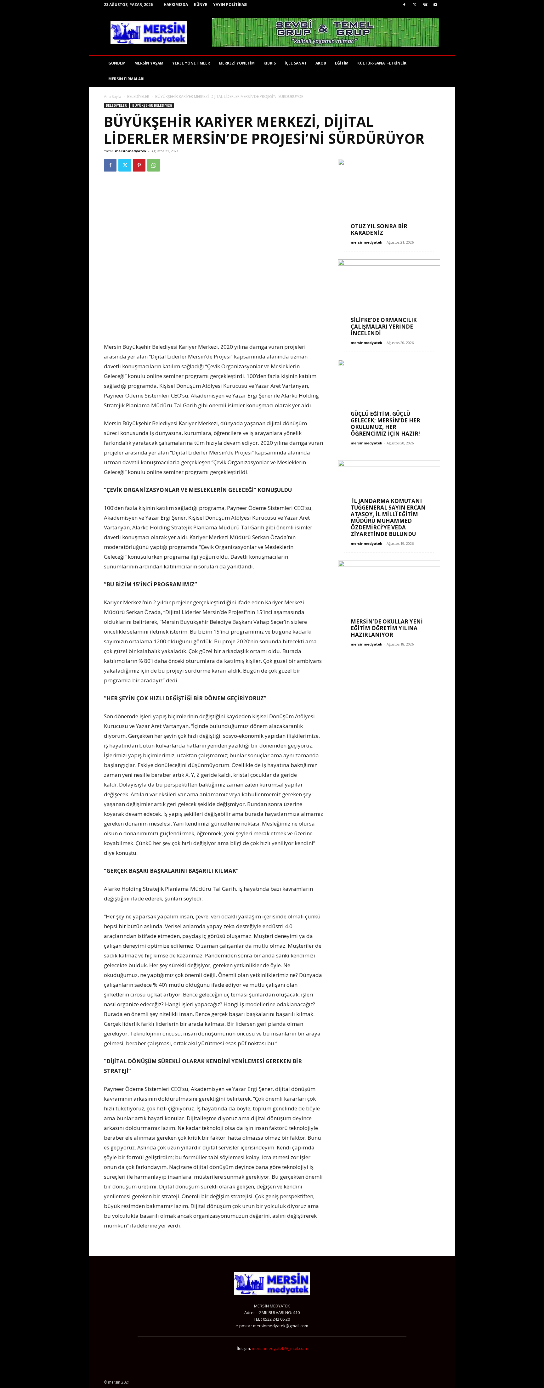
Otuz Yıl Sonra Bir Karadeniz (379, 229)
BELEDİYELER (138, 96)
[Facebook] (404, 4)
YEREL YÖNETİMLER (191, 63)
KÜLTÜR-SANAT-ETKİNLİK (381, 63)
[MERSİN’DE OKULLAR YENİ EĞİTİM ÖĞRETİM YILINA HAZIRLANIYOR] (389, 598)
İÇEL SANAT (296, 63)
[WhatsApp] (153, 165)
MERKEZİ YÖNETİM (237, 63)
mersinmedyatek (130, 151)
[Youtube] (435, 4)
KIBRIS (270, 63)
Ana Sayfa (112, 96)
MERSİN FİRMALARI (126, 79)
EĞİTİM (341, 63)
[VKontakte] (425, 4)
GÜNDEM (117, 63)
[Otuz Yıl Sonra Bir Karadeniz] (389, 196)
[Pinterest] (139, 165)
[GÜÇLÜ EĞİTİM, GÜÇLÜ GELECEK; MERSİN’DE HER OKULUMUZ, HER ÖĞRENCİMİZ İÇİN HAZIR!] (389, 397)
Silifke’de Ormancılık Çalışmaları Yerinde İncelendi (384, 326)
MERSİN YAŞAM (148, 63)
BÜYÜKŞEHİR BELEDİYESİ (152, 105)
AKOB (320, 63)
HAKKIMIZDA (176, 4)
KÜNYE (200, 4)
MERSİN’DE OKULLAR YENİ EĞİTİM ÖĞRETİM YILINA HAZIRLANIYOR (387, 628)
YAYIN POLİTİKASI (230, 4)
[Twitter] (414, 4)
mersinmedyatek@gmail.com (279, 1348)
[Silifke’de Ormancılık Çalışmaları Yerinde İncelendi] (389, 296)
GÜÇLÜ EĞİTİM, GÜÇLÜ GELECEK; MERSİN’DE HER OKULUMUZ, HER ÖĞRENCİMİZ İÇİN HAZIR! (385, 423)
